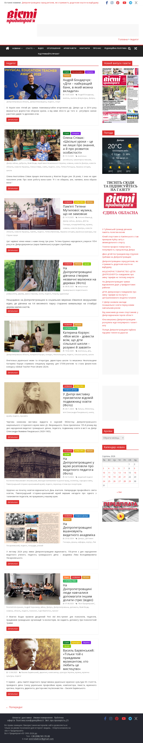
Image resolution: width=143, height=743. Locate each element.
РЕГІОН (90, 202)
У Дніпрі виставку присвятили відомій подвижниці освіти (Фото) (78, 399)
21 (124, 477)
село (58, 167)
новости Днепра (81, 163)
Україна (86, 642)
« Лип (119, 492)
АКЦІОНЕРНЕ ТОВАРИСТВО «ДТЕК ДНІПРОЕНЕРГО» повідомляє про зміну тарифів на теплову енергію (118, 274)
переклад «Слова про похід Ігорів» (67, 484)
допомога (74, 607)
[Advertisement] (88, 30)
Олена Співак (35, 167)
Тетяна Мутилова (52, 232)
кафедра (81, 542)
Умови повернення (43, 717)
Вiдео (41, 48)
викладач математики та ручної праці (53, 480)
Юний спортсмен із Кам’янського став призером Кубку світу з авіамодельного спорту (120, 239)
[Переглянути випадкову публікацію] (136, 48)
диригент (43, 672)
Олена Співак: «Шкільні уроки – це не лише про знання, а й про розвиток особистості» (79, 144)
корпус (89, 542)
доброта (22, 163)
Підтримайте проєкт (48, 54)
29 (130, 481)
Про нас (97, 48)
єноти (41, 294)
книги (91, 412)
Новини (16, 48)
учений (40, 545)
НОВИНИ (68, 202)
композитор (53, 672)
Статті (29, 48)
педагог (51, 102)
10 (104, 472)
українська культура (84, 232)
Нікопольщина (59, 354)
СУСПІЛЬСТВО (70, 328)
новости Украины (21, 167)
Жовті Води (32, 163)
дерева (21, 294)
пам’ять (33, 232)
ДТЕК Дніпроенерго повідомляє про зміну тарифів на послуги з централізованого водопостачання (119, 294)
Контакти (85, 48)
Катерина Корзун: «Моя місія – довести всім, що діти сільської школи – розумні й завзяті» (78, 339)
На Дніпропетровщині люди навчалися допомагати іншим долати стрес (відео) (78, 592)
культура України (67, 672)
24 (104, 481)
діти (89, 351)
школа (9, 170)
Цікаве (87, 264)
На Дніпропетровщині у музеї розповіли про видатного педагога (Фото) (78, 465)
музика (89, 224)
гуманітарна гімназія (82, 160)
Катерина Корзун (37, 354)
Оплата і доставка (22, 717)
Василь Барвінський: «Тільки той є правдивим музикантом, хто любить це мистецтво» (78, 659)
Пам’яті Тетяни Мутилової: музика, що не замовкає (77, 210)
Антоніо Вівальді (85, 217)
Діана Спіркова (31, 294)
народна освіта (85, 480)
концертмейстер (78, 224)
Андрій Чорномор (32, 607)
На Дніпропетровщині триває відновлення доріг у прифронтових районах (118, 284)
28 (124, 481)
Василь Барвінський (30, 672)
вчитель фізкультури (79, 98)
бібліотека (89, 409)
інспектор (74, 480)
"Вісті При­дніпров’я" (86, 603)
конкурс (49, 354)
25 (109, 481)
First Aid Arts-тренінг (14, 607)
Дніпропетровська (61, 607)
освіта (44, 167)
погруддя (32, 545)
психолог (33, 611)
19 (114, 477)
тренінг (55, 611)
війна (43, 607)
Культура (76, 642)
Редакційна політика (115, 48)
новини (70, 163)
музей (8, 416)
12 (114, 472)
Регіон (67, 75)
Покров (55, 294)
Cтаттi (66, 72)
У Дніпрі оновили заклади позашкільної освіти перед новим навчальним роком (118, 305)
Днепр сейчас (12, 163)
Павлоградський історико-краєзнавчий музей (25, 484)
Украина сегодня (83, 167)
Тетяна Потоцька (68, 167)
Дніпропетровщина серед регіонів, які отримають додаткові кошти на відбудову (60, 2)
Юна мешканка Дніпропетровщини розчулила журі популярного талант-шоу (120, 322)
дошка (74, 542)
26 (114, 481)
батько (81, 409)
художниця (64, 294)
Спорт (57, 102)
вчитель (66, 98)
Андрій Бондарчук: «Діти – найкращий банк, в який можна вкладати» (78, 85)
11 (109, 472)
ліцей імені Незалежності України (52, 163)
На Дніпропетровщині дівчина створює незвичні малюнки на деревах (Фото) (79, 275)
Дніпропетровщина (38, 102)
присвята (24, 416)
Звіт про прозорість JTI (57, 720)
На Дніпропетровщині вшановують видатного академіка (79, 529)
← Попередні (14, 707)
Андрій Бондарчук (85, 94)
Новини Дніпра (70, 390)
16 (135, 472)
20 (119, 477)
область (17, 611)
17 (104, 477)
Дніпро (92, 98)
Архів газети (70, 48)
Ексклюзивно (77, 72)
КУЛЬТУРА (79, 202)
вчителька (82, 351)
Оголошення (53, 48)
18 (109, 477)
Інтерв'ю (89, 72)
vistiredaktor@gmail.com (41, 739)
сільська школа (80, 354)
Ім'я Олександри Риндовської (75, 412)
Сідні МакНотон (44, 611)
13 (119, 472)
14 (124, 472)
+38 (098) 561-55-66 (40, 736)
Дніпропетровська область (17, 102)
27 (119, 481)
